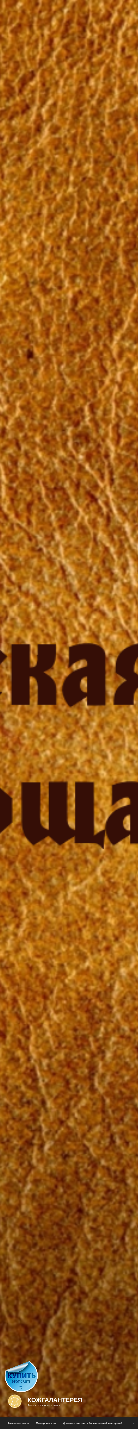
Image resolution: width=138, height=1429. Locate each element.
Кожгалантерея (55, 1399)
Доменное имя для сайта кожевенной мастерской (92, 1423)
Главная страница (18, 1423)
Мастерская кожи (46, 1423)
